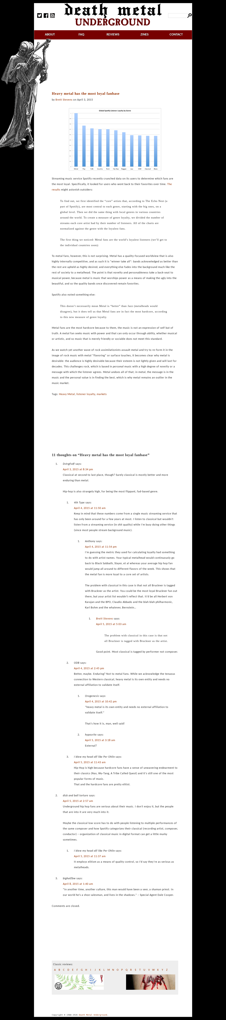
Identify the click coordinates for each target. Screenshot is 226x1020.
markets (102, 394)
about (50, 34)
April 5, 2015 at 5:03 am (111, 624)
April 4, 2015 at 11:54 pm (101, 546)
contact (176, 34)
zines (145, 34)
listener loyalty (85, 394)
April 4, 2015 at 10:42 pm (101, 701)
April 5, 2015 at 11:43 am (90, 762)
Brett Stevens (64, 99)
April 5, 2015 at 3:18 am (100, 740)
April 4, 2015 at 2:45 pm (89, 668)
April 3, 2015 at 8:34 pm (78, 469)
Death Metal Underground (93, 1015)
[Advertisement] (116, 65)
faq (81, 34)
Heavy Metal (67, 394)
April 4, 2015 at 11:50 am (90, 508)
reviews (113, 34)
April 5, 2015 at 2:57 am (78, 801)
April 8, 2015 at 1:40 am (78, 884)
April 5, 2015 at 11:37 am (90, 856)
